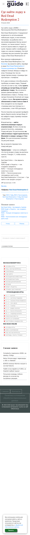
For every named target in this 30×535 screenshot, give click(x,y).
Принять (11, 530)
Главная (5, 391)
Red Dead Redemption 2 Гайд (12, 197)
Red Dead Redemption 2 (18, 190)
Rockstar (4, 64)
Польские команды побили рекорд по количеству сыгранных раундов (12, 376)
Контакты (16, 391)
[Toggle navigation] (3, 4)
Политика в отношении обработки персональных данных (14, 398)
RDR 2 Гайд (9, 195)
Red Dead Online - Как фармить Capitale (13, 207)
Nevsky (4, 186)
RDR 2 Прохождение (20, 195)
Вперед (22, 223)
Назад (8, 223)
